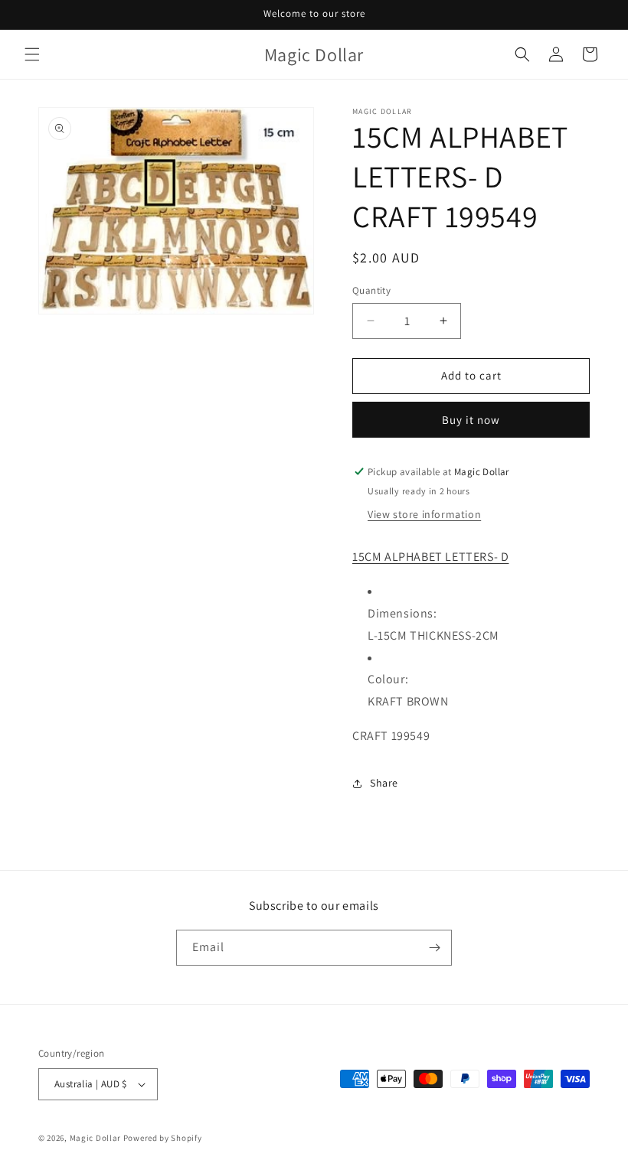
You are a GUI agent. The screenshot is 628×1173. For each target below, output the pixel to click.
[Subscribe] (434, 948)
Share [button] (384, 783)
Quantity (371, 290)
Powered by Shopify (162, 1137)
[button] (32, 54)
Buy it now (471, 419)
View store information (424, 514)
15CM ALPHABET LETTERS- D (430, 557)
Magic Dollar (95, 1137)
